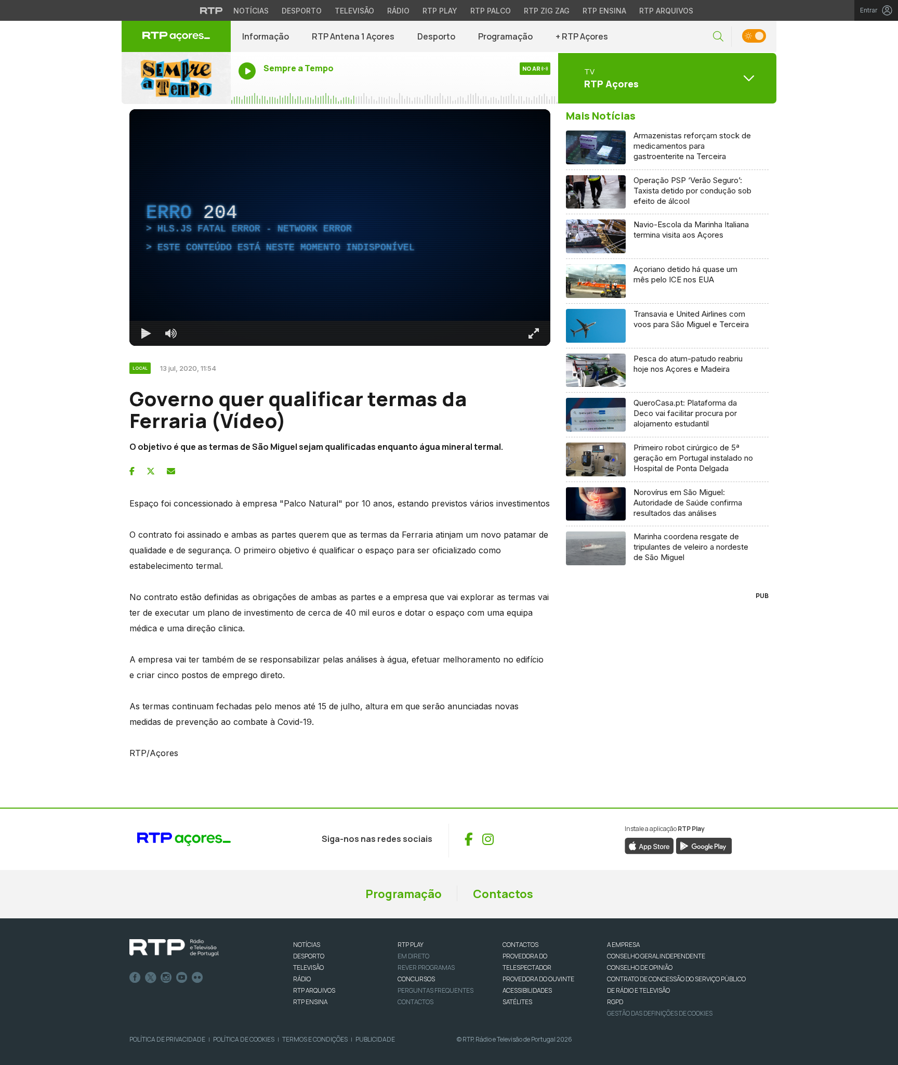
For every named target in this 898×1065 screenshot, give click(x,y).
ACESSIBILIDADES (527, 990)
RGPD (615, 1001)
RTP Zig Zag (547, 10)
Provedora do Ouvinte (538, 979)
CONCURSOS (416, 979)
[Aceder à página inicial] (176, 36)
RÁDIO (302, 979)
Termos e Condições (315, 1039)
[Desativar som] (171, 333)
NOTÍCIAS (306, 944)
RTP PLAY (411, 944)
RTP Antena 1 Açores (353, 36)
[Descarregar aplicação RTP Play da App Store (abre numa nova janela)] (649, 845)
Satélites (517, 1001)
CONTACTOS (520, 944)
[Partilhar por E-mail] (171, 471)
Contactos (503, 894)
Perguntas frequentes (435, 990)
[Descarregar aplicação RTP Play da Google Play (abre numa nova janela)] (704, 845)
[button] (718, 37)
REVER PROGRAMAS (426, 967)
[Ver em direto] (176, 78)
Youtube (182, 977)
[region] (339, 227)
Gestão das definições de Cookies (659, 1013)
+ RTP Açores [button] (582, 36)
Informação (265, 36)
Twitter (150, 977)
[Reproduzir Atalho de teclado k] (146, 333)
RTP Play (439, 10)
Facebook (135, 977)
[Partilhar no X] (151, 471)
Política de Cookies (243, 1039)
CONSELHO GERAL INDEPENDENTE (656, 956)
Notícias (251, 10)
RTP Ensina (604, 10)
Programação (505, 36)
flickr (197, 977)
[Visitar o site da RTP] (211, 10)
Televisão (354, 10)
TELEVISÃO (308, 967)
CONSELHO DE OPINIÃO (639, 967)
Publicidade (375, 1039)
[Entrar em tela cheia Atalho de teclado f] (533, 333)
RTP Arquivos (666, 10)
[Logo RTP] (174, 948)
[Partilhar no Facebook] (132, 471)
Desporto (302, 10)
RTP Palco (490, 10)
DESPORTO (308, 956)
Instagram (166, 977)
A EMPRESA (623, 944)
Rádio (398, 10)
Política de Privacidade (167, 1039)
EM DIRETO (413, 956)
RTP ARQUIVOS (314, 990)
